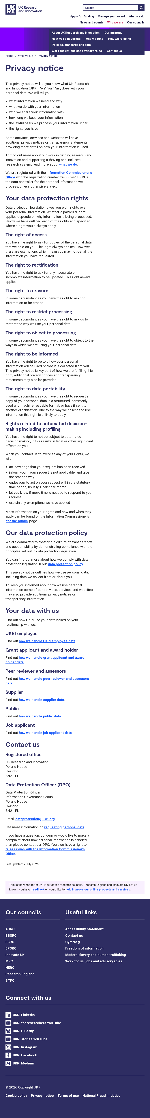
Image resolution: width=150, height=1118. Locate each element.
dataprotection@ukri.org (35, 819)
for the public (17, 521)
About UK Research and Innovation (76, 32)
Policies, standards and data (71, 45)
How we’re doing (119, 39)
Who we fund (94, 39)
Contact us (114, 51)
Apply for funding (82, 16)
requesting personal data (64, 827)
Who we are (115, 22)
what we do (68, 164)
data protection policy (65, 564)
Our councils (136, 22)
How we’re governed (66, 39)
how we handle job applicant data (45, 733)
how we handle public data (40, 716)
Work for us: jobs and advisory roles (77, 51)
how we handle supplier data (41, 700)
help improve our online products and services (97, 889)
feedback (37, 889)
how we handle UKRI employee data (47, 641)
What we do (137, 16)
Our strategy (113, 32)
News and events (92, 22)
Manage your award (111, 16)
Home (9, 56)
